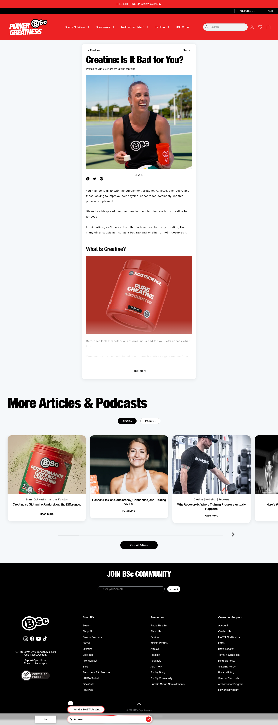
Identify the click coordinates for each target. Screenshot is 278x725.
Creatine (87, 648)
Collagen (88, 654)
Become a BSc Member (97, 672)
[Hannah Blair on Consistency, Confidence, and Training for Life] (129, 464)
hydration (210, 499)
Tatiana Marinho (126, 68)
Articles (127, 420)
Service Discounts (228, 678)
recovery (223, 499)
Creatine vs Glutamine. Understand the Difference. (47, 504)
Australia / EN (247, 10)
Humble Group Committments (168, 684)
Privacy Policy (226, 672)
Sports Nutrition (75, 27)
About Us (156, 631)
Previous (94, 50)
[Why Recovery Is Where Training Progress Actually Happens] (211, 464)
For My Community (161, 678)
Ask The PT (157, 666)
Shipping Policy (227, 666)
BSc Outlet (182, 27)
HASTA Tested (91, 678)
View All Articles (139, 545)
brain (29, 499)
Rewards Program (228, 689)
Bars (85, 666)
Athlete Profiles (159, 643)
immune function (58, 499)
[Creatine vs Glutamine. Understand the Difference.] (47, 464)
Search (87, 625)
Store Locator (226, 648)
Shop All (87, 631)
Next (186, 50)
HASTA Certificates (229, 637)
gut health (40, 499)
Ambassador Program (230, 684)
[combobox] (225, 27)
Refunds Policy (226, 660)
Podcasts (156, 660)
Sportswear (103, 27)
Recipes (155, 654)
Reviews (88, 689)
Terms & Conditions (229, 654)
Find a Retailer (159, 625)
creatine (148, 190)
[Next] (233, 534)
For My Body (158, 672)
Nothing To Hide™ (132, 27)
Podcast (150, 420)
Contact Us (224, 631)
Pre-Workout (90, 660)
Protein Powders (92, 637)
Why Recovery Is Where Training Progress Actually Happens (211, 506)
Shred (86, 643)
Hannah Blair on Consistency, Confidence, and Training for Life (129, 502)
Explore (160, 27)
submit (173, 589)
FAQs (269, 10)
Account (223, 625)
